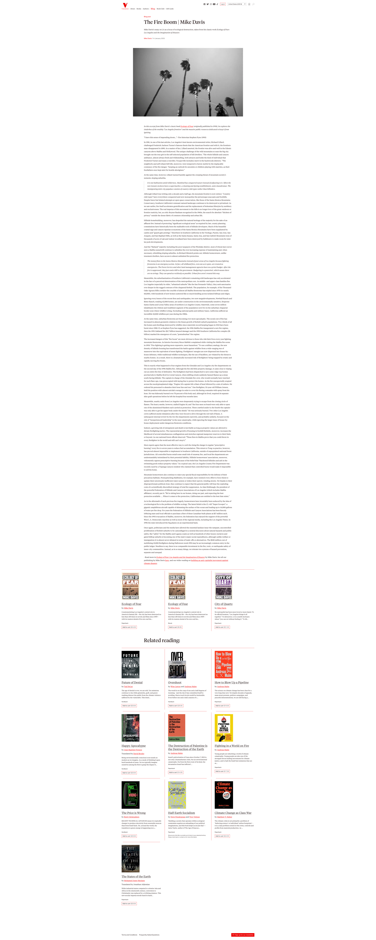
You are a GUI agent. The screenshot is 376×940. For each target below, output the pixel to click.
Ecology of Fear (187, 126)
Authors (146, 9)
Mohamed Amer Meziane (134, 880)
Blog (153, 8)
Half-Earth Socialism (181, 813)
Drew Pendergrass (178, 817)
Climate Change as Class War (233, 813)
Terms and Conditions (129, 935)
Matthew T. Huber (224, 817)
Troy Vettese (194, 817)
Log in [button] (223, 4)
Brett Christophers (131, 817)
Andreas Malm (191, 686)
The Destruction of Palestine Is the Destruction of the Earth (187, 747)
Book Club (160, 9)
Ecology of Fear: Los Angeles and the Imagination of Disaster (180, 557)
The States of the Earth (136, 876)
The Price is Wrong (134, 813)
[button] (249, 4)
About (132, 9)
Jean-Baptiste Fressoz (133, 750)
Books (139, 9)
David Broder (138, 754)
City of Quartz (224, 604)
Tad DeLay (128, 686)
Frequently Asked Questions (149, 935)
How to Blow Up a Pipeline (232, 682)
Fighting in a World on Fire (232, 745)
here (167, 560)
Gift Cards (170, 9)
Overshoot (174, 682)
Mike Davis (148, 38)
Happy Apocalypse (134, 745)
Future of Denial (132, 682)
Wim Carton (176, 686)
